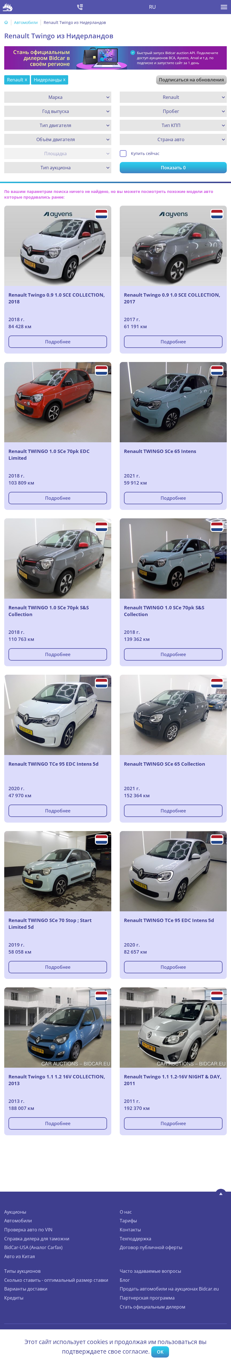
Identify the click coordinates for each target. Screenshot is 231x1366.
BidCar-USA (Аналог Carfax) (33, 1247)
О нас (126, 1212)
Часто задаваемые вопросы (150, 1271)
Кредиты (13, 1298)
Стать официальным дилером (152, 1307)
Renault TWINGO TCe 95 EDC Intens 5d (53, 764)
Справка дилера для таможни (36, 1239)
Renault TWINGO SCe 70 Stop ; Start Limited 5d (50, 923)
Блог (125, 1280)
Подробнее (57, 342)
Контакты (130, 1230)
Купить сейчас (145, 153)
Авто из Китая (19, 1256)
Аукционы (15, 1212)
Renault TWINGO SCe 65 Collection (164, 764)
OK (160, 1352)
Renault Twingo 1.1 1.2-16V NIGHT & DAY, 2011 (172, 1080)
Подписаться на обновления (191, 80)
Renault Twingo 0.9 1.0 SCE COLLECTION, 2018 (56, 298)
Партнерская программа (147, 1298)
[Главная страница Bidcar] (8, 7)
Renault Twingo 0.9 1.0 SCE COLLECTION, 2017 (172, 298)
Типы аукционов (22, 1271)
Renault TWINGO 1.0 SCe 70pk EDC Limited (49, 454)
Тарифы (128, 1221)
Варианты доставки (25, 1289)
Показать (173, 168)
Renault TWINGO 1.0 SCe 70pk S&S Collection (48, 611)
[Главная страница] (6, 22)
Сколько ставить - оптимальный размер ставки (56, 1280)
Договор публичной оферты (151, 1247)
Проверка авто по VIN (28, 1230)
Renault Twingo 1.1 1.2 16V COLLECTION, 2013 (56, 1080)
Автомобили (26, 22)
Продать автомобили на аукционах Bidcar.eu (169, 1289)
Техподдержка (135, 1239)
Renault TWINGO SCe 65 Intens (160, 451)
